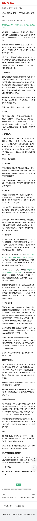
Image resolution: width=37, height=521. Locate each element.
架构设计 (16, 8)
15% (34, 467)
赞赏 (18, 484)
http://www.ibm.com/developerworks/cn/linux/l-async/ (18, 257)
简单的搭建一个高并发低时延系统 (21, 489)
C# (12, 8)
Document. (20, 514)
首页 (8, 8)
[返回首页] (9, 2)
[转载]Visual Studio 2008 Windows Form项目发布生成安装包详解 (10, 497)
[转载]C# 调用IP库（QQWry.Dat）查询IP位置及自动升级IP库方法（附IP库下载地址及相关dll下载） (27, 497)
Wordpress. (7, 514)
